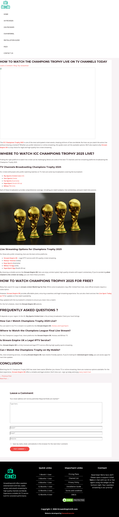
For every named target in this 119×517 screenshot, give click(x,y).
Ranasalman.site (68, 513)
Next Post (4, 379)
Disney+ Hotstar (10, 261)
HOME (6, 14)
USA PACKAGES (9, 27)
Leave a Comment (6, 66)
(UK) (14, 176)
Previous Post (5, 376)
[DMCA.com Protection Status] (73, 502)
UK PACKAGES (8, 21)
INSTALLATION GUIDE (12, 40)
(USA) (9, 186)
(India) (10, 178)
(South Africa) (13, 183)
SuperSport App (9, 268)
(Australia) (11, 181)
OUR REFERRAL (9, 34)
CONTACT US (8, 53)
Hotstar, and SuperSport (60, 326)
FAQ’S (6, 47)
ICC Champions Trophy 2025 (13, 142)
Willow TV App (9, 266)
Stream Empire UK (10, 258)
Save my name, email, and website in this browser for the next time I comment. (40, 444)
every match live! (85, 372)
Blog (15, 66)
